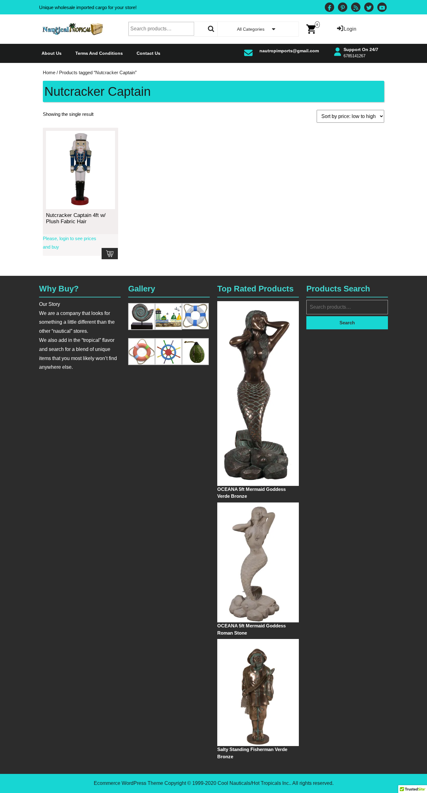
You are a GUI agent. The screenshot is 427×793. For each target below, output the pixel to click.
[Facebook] (329, 8)
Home (49, 72)
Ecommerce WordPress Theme (128, 783)
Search (211, 29)
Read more (110, 253)
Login (350, 29)
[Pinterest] (343, 8)
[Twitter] (369, 8)
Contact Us (148, 53)
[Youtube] (382, 8)
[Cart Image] (311, 28)
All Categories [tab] (250, 29)
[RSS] (356, 8)
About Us (52, 53)
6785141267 (354, 56)
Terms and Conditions (99, 53)
